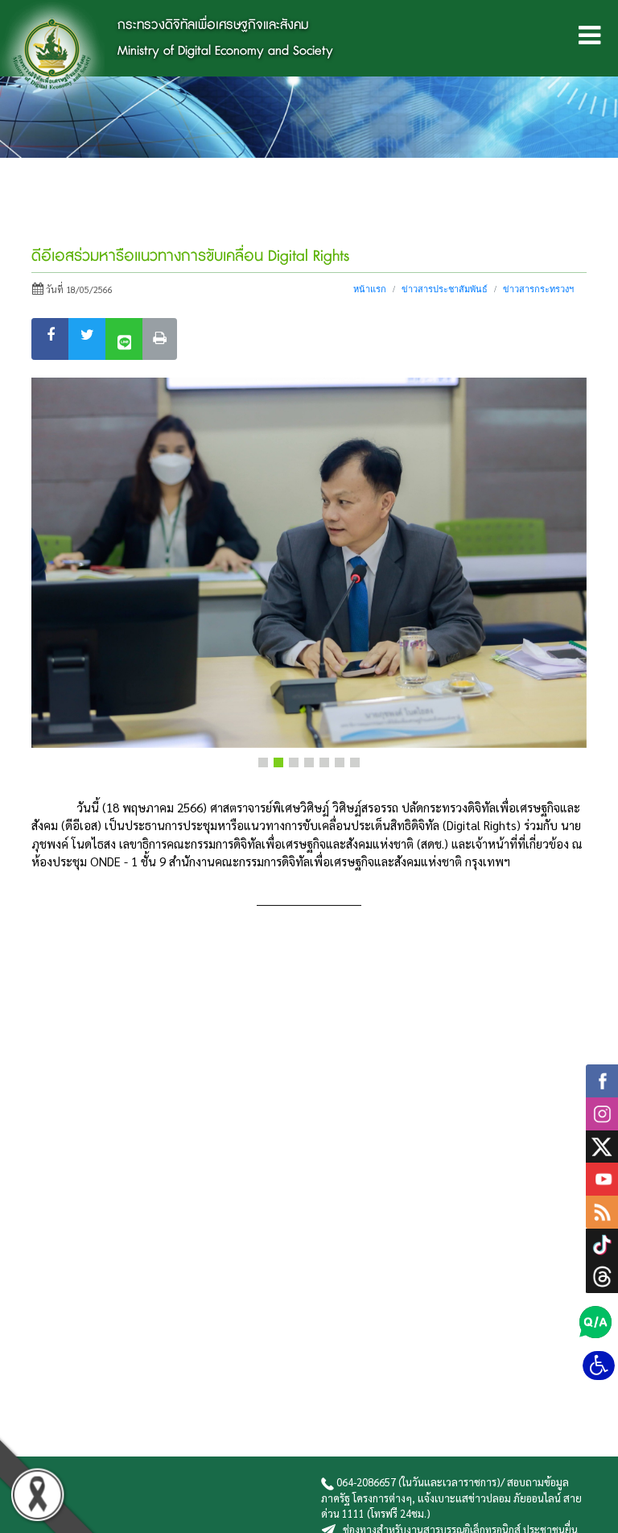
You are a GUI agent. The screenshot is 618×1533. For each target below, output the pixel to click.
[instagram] (602, 1111)
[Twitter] (87, 339)
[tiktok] (602, 1242)
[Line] (124, 339)
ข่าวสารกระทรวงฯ (538, 289)
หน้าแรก (369, 289)
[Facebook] (50, 339)
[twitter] (602, 1144)
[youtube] (602, 1176)
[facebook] (602, 1078)
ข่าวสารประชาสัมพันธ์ (445, 289)
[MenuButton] (589, 38)
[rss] (602, 1209)
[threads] (602, 1274)
